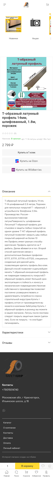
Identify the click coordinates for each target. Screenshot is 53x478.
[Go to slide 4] (28, 106)
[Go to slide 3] (26, 106)
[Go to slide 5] (31, 106)
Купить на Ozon (29, 161)
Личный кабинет (11, 448)
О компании (9, 427)
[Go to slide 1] (22, 106)
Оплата (7, 443)
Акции (35, 38)
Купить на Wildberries (29, 169)
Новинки (13, 38)
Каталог (7, 422)
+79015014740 (10, 389)
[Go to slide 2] (24, 106)
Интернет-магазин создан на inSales (19, 457)
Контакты (8, 432)
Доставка (8, 437)
